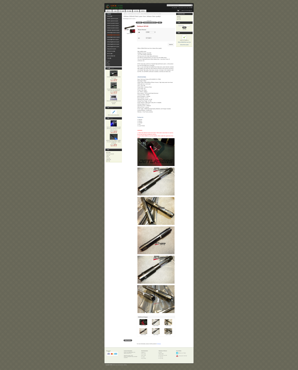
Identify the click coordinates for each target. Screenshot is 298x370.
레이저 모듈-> (110, 53)
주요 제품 (129, 11)
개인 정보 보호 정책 (110, 153)
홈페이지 (109, 11)
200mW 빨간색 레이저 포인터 (134, 13)
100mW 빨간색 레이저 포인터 (113, 32)
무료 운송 (179, 17)
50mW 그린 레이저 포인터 (112, 20)
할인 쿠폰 (108, 160)
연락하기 (143, 11)
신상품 (115, 11)
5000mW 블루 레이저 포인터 (113, 46)
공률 (139, 32)
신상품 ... (107, 62)
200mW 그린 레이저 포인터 (113, 25)
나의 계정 (136, 11)
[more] (112, 68)
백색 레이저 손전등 (111, 51)
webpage (159, 343)
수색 (179, 22)
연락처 (107, 156)
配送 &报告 (108, 152)
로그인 (175, 7)
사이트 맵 (108, 158)
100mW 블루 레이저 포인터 (113, 39)
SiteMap (125, 364)
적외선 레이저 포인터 (111, 48)
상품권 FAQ (108, 159)
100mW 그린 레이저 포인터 (113, 23)
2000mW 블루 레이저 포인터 (113, 41)
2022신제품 (109, 16)
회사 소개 (179, 19)
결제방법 (178, 16)
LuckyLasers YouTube (182, 355)
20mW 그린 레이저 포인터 (112, 18)
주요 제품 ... (108, 63)
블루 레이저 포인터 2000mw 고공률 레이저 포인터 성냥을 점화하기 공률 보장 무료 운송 (113, 142)
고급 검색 (184, 29)
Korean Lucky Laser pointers (117, 364)
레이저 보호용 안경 (111, 55)
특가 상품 (121, 11)
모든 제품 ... (108, 65)
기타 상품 (109, 58)
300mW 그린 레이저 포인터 (113, 27)
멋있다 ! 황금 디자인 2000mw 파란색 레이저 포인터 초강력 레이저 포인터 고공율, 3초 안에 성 (114, 128)
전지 (139, 38)
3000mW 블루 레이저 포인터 (113, 44)
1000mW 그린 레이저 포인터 (113, 30)
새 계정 (190, 7)
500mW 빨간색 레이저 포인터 (113, 37)
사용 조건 (108, 155)
